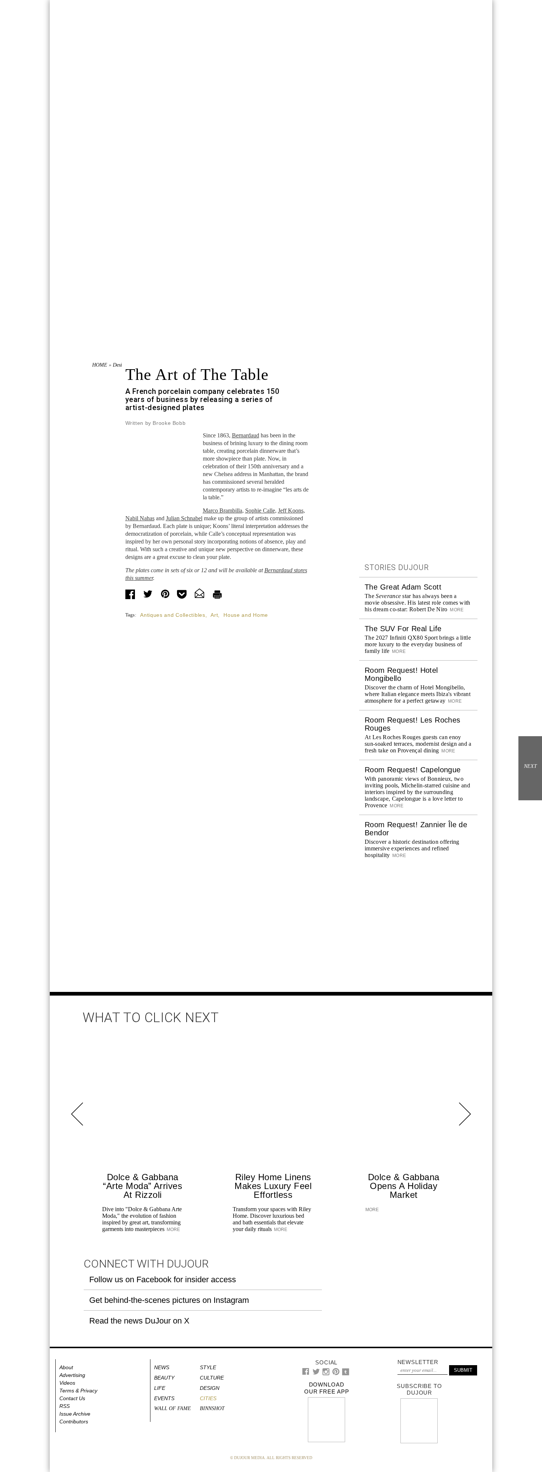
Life (159, 1388)
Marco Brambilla (222, 510)
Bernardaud (245, 435)
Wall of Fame (172, 1408)
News (161, 1367)
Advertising (72, 1375)
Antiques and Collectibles (172, 615)
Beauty (164, 1378)
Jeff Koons (290, 510)
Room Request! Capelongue (413, 770)
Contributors (73, 1421)
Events (164, 1398)
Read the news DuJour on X (139, 1320)
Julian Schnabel (184, 518)
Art (214, 615)
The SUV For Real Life (403, 629)
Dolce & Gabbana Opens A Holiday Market (403, 1186)
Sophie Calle (260, 510)
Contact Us (72, 1398)
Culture (212, 1378)
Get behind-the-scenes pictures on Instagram (169, 1300)
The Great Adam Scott (403, 587)
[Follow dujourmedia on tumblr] (346, 1374)
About (66, 1367)
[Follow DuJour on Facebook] (305, 1373)
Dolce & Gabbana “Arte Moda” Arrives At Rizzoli (142, 1186)
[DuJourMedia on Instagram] (326, 1374)
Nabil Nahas (139, 518)
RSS (64, 1406)
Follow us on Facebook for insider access (162, 1279)
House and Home (245, 615)
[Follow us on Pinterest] (335, 1373)
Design (120, 365)
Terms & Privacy (78, 1391)
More (456, 609)
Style (208, 1367)
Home (99, 365)
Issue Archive (74, 1414)
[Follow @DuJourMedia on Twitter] (316, 1373)
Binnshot (212, 1408)
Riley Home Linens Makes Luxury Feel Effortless (273, 1186)
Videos (67, 1383)
